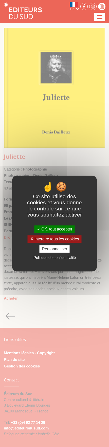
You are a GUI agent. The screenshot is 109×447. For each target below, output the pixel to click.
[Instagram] (93, 6)
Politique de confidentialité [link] (54, 257)
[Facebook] (84, 6)
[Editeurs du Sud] (23, 11)
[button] (74, 6)
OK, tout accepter (56, 229)
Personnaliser (54, 249)
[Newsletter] (101, 6)
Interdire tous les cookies (56, 239)
